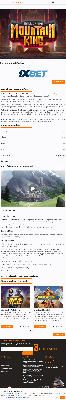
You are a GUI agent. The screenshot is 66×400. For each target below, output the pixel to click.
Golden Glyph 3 (5, 365)
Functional (5, 397)
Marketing (26, 397)
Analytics (20, 397)
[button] (52, 2)
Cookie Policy (55, 397)
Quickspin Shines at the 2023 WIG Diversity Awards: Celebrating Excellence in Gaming (32, 381)
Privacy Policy (41, 395)
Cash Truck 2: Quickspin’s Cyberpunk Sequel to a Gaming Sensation (33, 376)
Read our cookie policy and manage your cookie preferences (54, 366)
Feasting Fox (4, 371)
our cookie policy (25, 395)
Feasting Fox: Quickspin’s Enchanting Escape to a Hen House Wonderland (33, 366)
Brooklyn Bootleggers (6, 368)
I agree (62, 397)
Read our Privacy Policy (51, 360)
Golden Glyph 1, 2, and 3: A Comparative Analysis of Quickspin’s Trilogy (33, 361)
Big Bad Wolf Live (5, 362)
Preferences (12, 397)
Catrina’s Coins (5, 360)
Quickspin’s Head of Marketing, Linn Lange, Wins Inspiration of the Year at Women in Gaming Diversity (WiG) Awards (32, 371)
